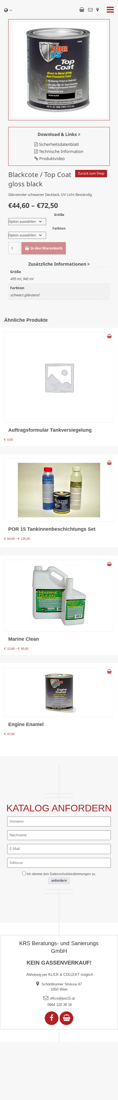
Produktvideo (51, 158)
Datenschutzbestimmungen (70, 874)
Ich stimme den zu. (61, 874)
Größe (59, 214)
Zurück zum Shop (91, 173)
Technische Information (60, 151)
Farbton (59, 228)
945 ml (28, 278)
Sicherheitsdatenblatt (58, 144)
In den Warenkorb (46, 248)
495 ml (15, 278)
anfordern (59, 881)
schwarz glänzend (24, 294)
